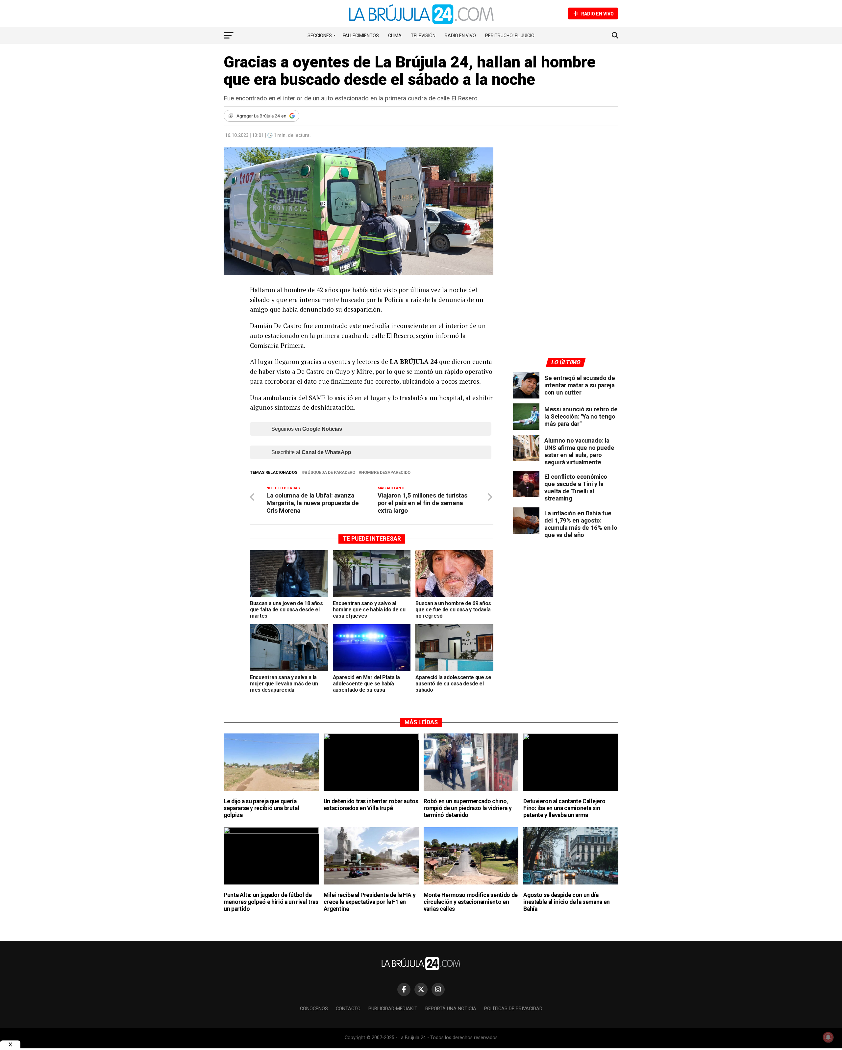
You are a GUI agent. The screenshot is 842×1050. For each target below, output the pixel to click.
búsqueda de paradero (330, 473)
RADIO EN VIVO (460, 35)
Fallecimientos (361, 35)
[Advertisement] (565, 208)
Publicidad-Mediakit (392, 1009)
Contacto (348, 1009)
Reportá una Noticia (450, 1009)
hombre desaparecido (385, 473)
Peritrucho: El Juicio (509, 35)
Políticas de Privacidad (513, 1009)
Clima (395, 35)
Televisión (423, 35)
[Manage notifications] (828, 1037)
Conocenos (314, 1009)
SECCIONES (320, 35)
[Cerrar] (10, 1044)
